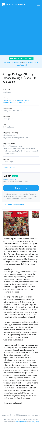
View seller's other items (13, 205)
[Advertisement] (21, 30)
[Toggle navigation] (38, 4)
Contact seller (21, 188)
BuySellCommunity (15, 4)
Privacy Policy (34, 422)
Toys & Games (8, 100)
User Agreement (21, 422)
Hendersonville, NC (10, 179)
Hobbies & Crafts (9, 102)
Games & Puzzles (23, 100)
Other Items (23, 102)
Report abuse (9, 167)
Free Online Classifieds (22, 58)
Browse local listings (12, 62)
